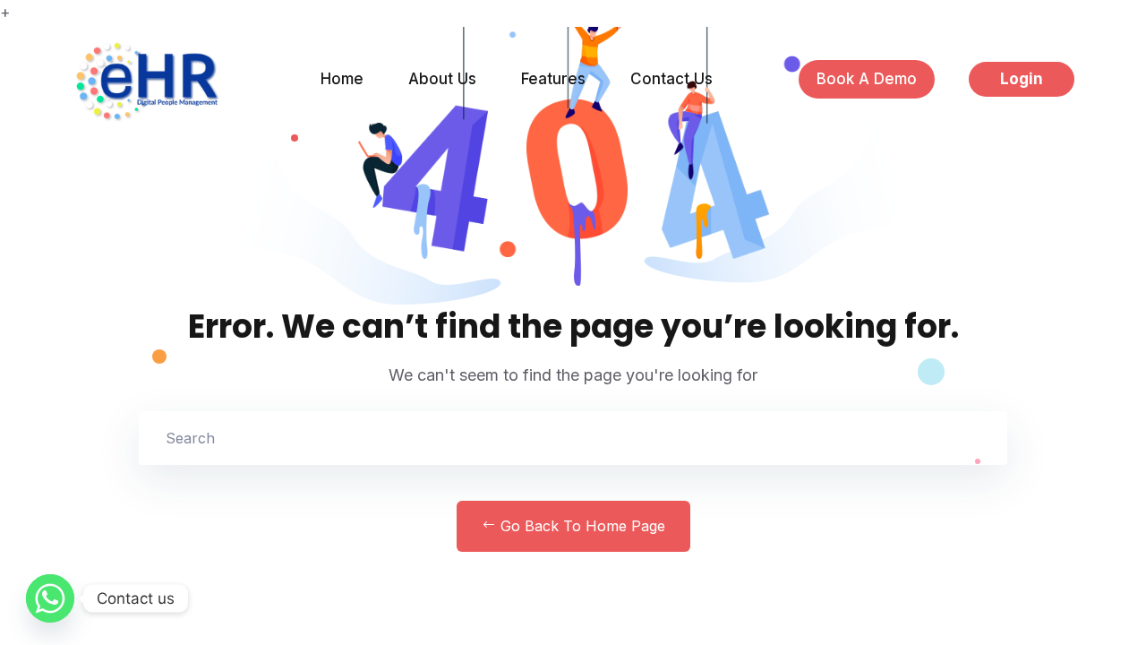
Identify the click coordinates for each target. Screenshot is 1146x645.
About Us (442, 79)
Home (342, 79)
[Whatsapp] (50, 598)
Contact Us (671, 79)
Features (553, 79)
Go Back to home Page (580, 526)
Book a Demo (867, 79)
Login (1021, 79)
